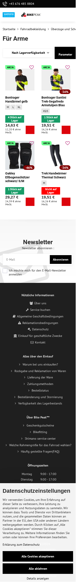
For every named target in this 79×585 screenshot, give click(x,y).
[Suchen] (49, 14)
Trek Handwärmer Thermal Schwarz (53, 175)
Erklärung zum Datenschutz (21, 545)
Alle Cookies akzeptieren (38, 556)
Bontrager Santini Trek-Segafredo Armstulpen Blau (53, 101)
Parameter (65, 54)
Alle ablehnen (38, 569)
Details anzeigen (38, 578)
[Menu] (70, 14)
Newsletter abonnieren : (38, 248)
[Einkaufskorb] (60, 14)
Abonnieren (60, 259)
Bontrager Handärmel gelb (16, 99)
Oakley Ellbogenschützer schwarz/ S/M (17, 177)
